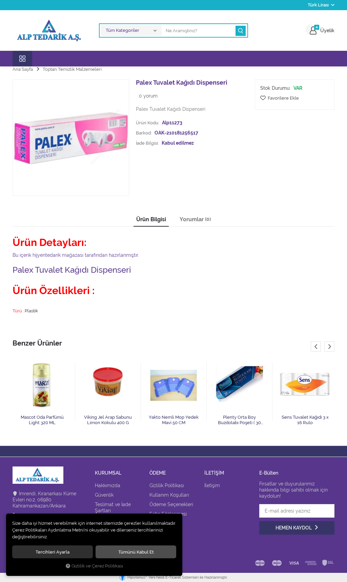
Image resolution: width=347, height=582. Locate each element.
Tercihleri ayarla (52, 552)
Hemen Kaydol (294, 528)
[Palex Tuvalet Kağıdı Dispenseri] (71, 137)
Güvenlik (104, 495)
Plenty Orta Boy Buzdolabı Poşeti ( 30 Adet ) (239, 420)
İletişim (212, 485)
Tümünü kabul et (136, 552)
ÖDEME (157, 473)
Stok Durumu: (275, 88)
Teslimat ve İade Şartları (113, 507)
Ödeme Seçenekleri (171, 504)
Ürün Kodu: (147, 122)
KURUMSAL (108, 473)
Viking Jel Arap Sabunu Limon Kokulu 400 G (108, 420)
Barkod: (144, 133)
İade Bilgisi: (147, 143)
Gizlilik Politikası (166, 485)
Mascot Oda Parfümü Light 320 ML (42, 420)
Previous (316, 346)
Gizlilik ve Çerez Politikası (97, 565)
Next (329, 346)
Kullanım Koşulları (169, 495)
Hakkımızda (107, 485)
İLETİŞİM (214, 473)
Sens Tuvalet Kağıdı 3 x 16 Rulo (305, 420)
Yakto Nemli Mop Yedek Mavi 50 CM (174, 420)
